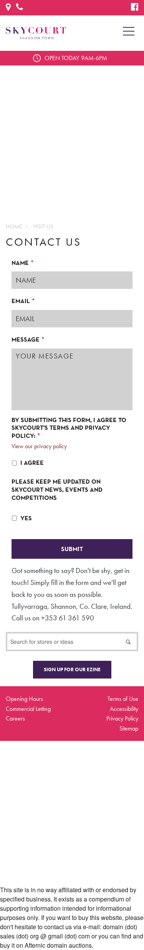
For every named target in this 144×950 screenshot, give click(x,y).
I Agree (32, 463)
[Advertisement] (72, 137)
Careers (15, 718)
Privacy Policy (122, 718)
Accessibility (124, 709)
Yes (26, 518)
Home (14, 226)
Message (28, 339)
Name (23, 263)
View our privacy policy (39, 446)
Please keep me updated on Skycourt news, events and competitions (57, 490)
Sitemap (128, 728)
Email (23, 301)
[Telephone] (19, 8)
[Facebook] (134, 8)
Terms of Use (123, 699)
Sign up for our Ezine (72, 669)
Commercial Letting (28, 709)
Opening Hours (24, 699)
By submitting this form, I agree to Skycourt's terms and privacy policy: (69, 428)
